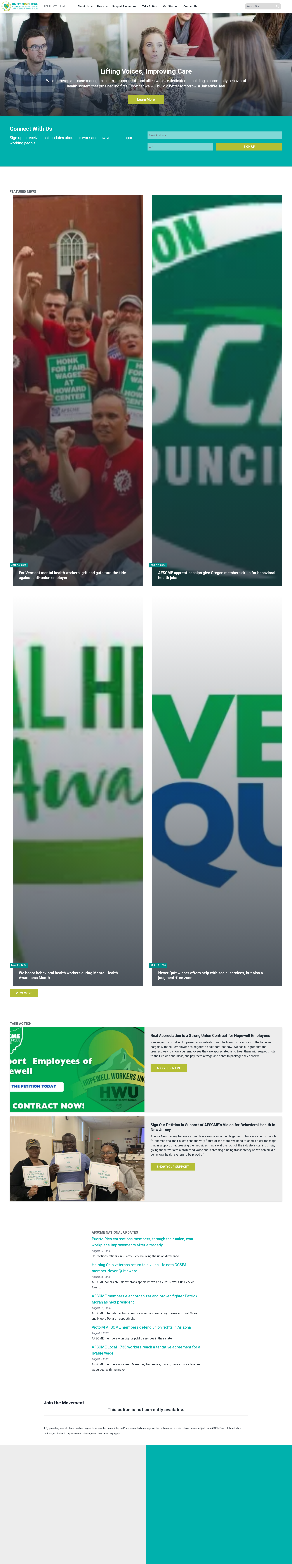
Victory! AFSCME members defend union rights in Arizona (141, 1327)
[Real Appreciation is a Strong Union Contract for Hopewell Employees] (77, 1069)
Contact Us (190, 6)
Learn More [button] (146, 99)
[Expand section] (91, 6)
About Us (83, 6)
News (100, 6)
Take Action (149, 6)
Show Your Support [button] (173, 1167)
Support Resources (124, 6)
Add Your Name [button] (169, 1068)
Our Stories (170, 6)
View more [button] (24, 993)
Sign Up (249, 147)
